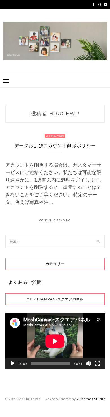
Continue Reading (55, 220)
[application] (55, 341)
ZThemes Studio (91, 399)
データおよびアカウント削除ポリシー (55, 145)
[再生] (13, 363)
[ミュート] (88, 363)
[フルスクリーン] (97, 363)
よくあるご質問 (55, 135)
